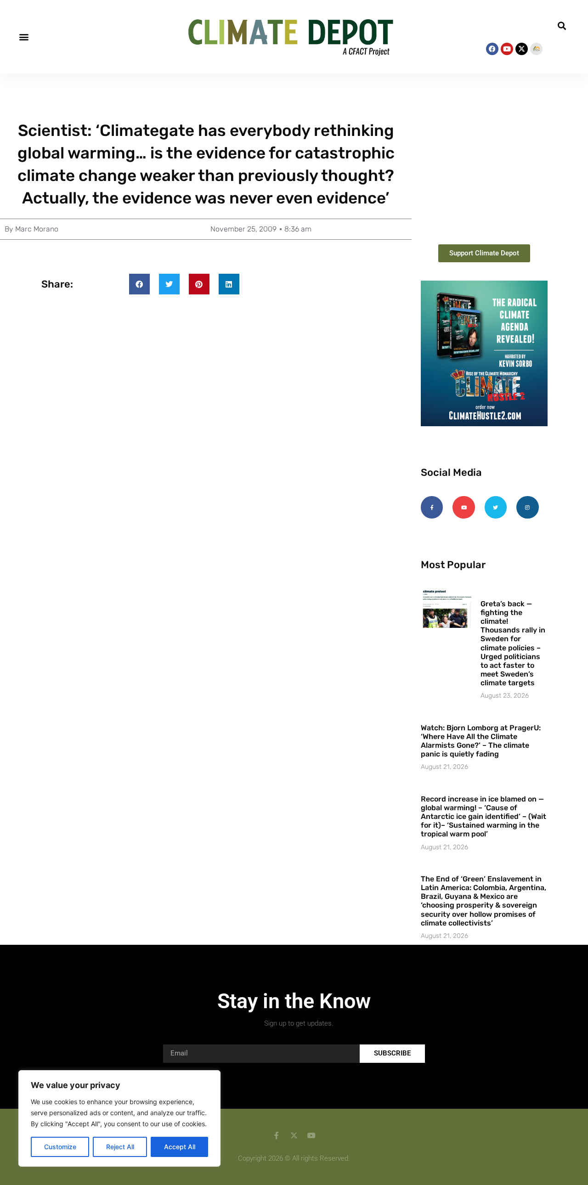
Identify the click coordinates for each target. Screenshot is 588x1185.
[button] (23, 36)
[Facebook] (492, 49)
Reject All (120, 1147)
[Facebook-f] (432, 507)
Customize (60, 1147)
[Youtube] (507, 49)
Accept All (179, 1147)
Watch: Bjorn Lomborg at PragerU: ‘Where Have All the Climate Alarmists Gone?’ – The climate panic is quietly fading (481, 741)
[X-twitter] (521, 49)
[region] (119, 1118)
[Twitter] (496, 507)
